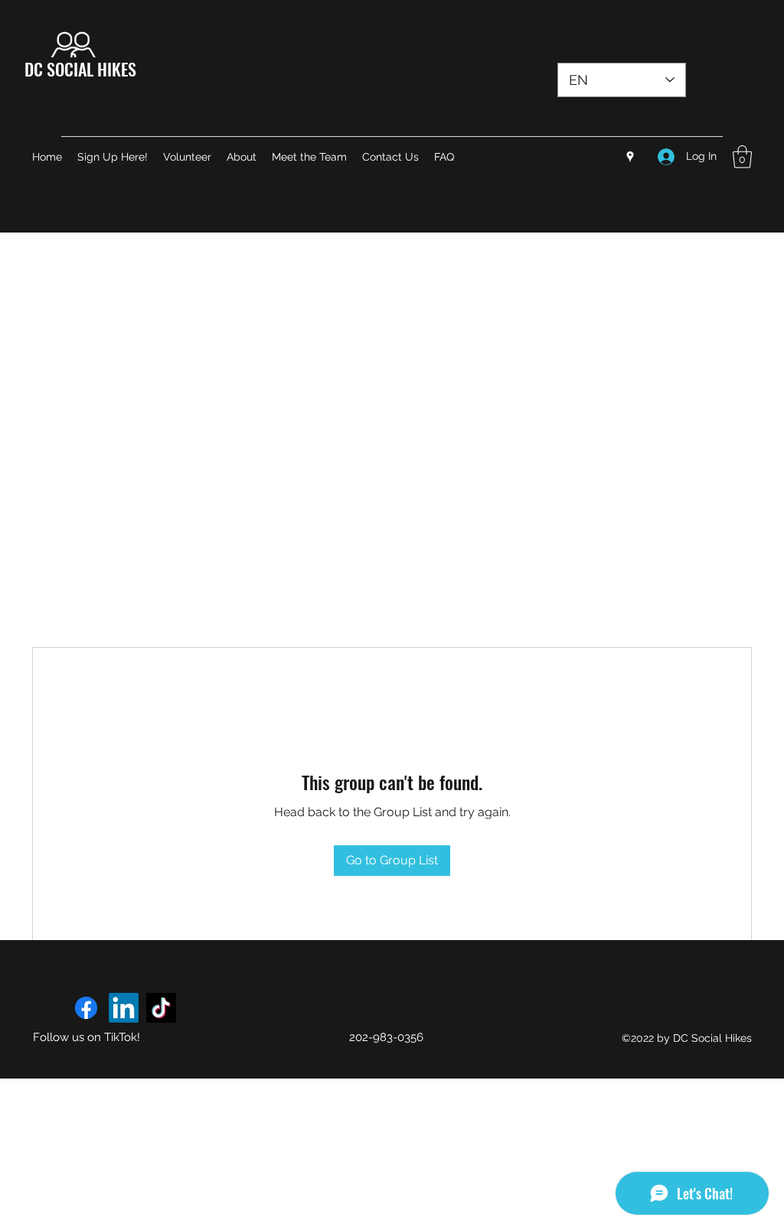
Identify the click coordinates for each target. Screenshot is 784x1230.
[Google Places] (630, 156)
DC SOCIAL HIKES (80, 69)
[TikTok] (161, 1008)
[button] (742, 156)
